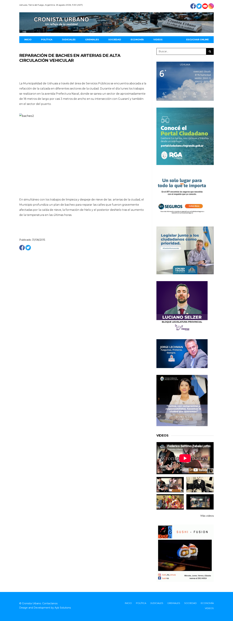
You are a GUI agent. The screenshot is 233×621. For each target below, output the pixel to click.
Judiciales (69, 39)
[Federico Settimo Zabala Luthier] (170, 484)
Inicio (28, 39)
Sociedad (114, 39)
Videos (158, 39)
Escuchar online (197, 39)
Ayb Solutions (63, 607)
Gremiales (92, 39)
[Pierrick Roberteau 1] (200, 484)
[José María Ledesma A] (200, 502)
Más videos (207, 515)
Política (46, 39)
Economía (137, 39)
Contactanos (49, 603)
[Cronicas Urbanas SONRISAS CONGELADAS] (170, 502)
